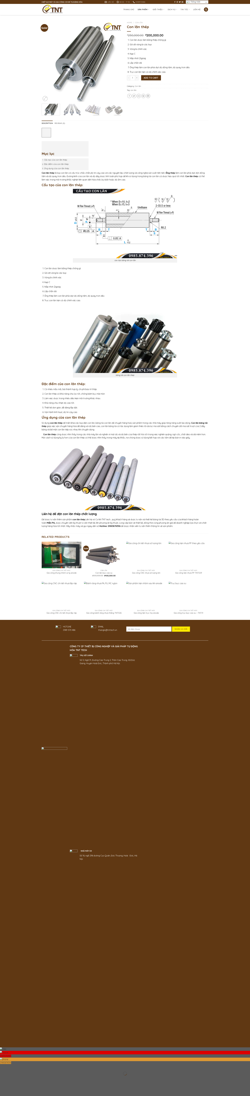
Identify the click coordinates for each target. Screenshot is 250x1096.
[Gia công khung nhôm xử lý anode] (61, 555)
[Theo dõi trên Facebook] (175, 2)
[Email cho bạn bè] (139, 96)
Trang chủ (128, 9)
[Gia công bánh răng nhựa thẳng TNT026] (104, 595)
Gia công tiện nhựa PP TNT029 (188, 573)
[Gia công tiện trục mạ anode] (146, 595)
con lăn (133, 90)
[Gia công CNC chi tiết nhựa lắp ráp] (61, 595)
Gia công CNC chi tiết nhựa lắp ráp (61, 613)
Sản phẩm (142, 9)
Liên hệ (196, 9)
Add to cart (151, 77)
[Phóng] (45, 98)
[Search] (206, 9)
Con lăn (139, 22)
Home (129, 22)
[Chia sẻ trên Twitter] (134, 96)
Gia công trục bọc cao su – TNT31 (188, 613)
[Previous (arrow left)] (2, 1078)
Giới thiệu (158, 9)
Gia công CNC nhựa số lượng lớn (146, 573)
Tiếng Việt (195, 2)
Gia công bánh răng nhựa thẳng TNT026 (103, 613)
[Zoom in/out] (10, 1066)
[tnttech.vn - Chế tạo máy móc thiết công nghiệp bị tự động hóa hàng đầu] (57, 9)
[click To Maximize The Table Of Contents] (46, 132)
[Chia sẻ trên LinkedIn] (148, 96)
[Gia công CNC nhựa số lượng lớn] (146, 555)
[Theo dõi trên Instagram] (177, 2)
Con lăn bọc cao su (103, 573)
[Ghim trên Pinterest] (143, 96)
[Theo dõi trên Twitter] (180, 2)
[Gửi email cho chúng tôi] (182, 2)
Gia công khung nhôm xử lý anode (61, 573)
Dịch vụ (171, 9)
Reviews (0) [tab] (60, 123)
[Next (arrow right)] (10, 1078)
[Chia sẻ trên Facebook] (129, 96)
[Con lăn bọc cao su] (104, 555)
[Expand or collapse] (45, 144)
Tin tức (184, 9)
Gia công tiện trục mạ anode (146, 613)
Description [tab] (47, 123)
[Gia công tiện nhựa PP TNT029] (188, 555)
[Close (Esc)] (2, 1066)
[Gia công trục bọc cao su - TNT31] (188, 595)
